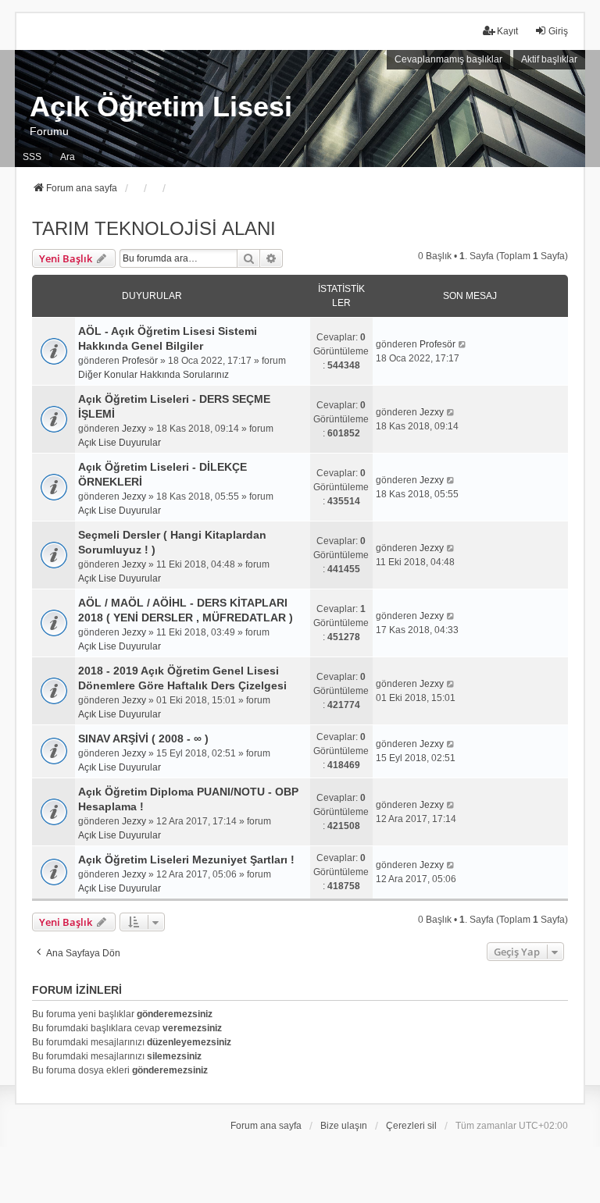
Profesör (140, 360)
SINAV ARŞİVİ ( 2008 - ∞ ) (143, 738)
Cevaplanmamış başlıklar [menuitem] (448, 59)
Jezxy (134, 428)
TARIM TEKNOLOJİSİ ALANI (154, 228)
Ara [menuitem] (67, 156)
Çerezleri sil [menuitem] (411, 1125)
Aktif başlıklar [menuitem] (549, 59)
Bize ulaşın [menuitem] (343, 1125)
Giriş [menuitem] (558, 31)
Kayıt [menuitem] (507, 31)
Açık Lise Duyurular (119, 442)
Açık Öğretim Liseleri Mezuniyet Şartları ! (186, 859)
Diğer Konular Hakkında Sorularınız (153, 374)
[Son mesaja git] (463, 344)
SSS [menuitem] (32, 156)
